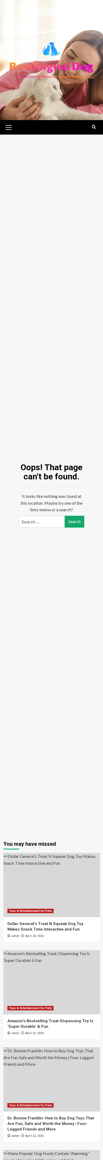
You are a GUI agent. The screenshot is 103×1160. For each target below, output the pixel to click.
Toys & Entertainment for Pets (30, 911)
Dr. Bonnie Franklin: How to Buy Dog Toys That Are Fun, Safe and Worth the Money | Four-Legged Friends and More (50, 1124)
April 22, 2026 (34, 1136)
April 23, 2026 (34, 1033)
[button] (8, 126)
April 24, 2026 (34, 936)
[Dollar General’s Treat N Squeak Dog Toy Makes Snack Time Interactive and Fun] (51, 885)
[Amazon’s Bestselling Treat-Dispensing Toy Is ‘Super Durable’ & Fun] (51, 982)
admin (15, 935)
